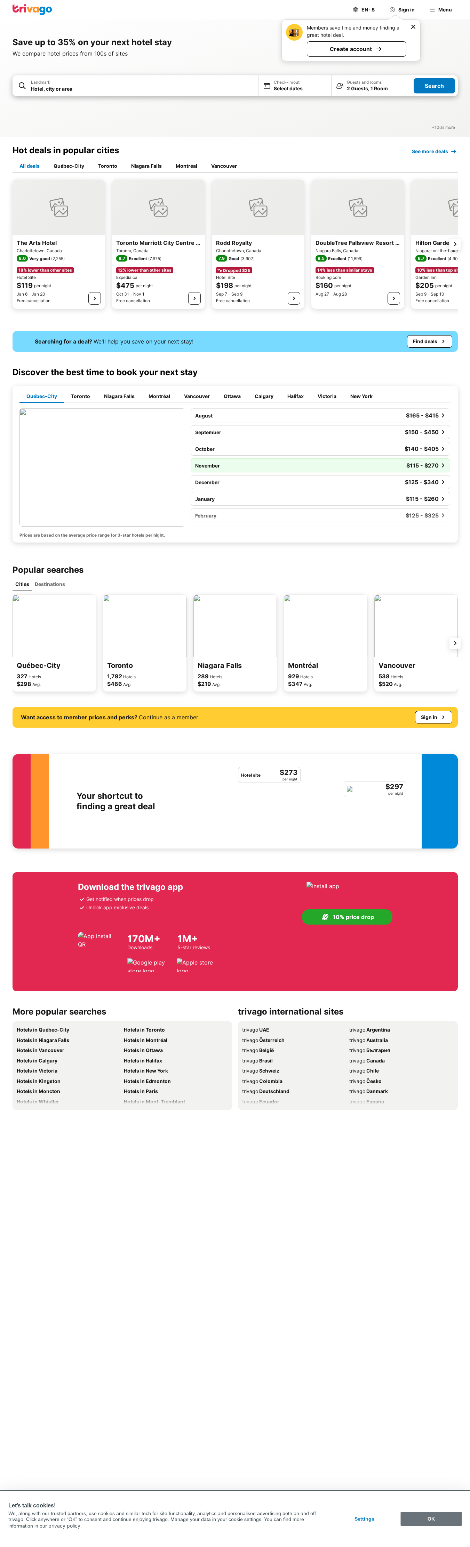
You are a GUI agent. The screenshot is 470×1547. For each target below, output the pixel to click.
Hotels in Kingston (39, 1081)
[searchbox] (142, 88)
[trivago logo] (32, 9)
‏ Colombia (262, 1081)
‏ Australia (368, 1040)
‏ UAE (255, 1030)
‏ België (258, 1050)
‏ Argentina (369, 1030)
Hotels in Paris (141, 1091)
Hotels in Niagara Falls (43, 1040)
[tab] (30, 166)
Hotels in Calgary (37, 1061)
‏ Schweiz (260, 1071)
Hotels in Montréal (145, 1040)
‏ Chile (364, 1071)
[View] (94, 298)
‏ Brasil (257, 1061)
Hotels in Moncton (38, 1091)
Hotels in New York (146, 1071)
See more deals (430, 151)
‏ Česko (365, 1081)
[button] (135, 86)
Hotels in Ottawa (143, 1050)
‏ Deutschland (265, 1091)
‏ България (369, 1050)
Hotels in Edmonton (147, 1081)
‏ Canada (367, 1061)
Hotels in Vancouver (40, 1050)
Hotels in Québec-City (43, 1030)
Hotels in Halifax (143, 1061)
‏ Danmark (368, 1091)
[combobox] (135, 85)
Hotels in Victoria (37, 1071)
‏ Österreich (263, 1040)
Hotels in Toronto (144, 1030)
